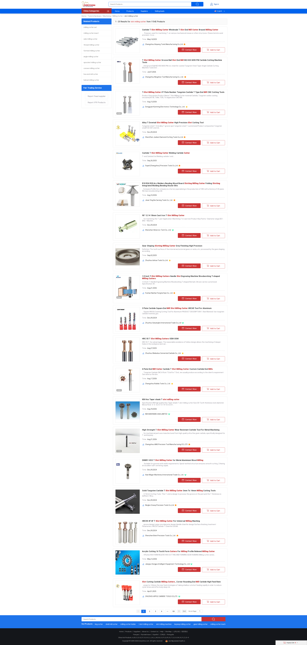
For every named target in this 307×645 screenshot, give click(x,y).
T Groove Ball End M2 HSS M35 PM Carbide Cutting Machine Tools (182, 61)
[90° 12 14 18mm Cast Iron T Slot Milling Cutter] (127, 226)
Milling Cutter (118, 16)
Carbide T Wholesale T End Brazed (180, 30)
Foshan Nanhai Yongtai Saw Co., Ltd (159, 293)
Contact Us (154, 631)
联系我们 (185, 631)
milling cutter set (90, 27)
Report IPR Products (97, 102)
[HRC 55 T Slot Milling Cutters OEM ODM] (127, 350)
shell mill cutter (103, 624)
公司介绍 (176, 631)
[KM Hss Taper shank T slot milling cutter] (127, 410)
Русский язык (146, 634)
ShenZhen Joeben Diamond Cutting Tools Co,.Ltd (164, 137)
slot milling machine (155, 624)
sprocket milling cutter (92, 62)
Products (130, 11)
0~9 (187, 637)
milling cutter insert (91, 33)
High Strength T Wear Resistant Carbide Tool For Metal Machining (180, 430)
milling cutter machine (210, 624)
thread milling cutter (91, 45)
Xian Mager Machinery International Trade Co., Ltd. (164, 475)
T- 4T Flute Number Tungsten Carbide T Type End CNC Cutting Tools (183, 92)
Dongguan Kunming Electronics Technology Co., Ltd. (165, 107)
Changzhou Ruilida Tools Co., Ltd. (157, 384)
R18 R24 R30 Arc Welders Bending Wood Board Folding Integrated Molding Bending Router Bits (181, 184)
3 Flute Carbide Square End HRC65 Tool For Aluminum (177, 308)
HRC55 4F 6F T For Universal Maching (171, 521)
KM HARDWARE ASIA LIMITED (156, 414)
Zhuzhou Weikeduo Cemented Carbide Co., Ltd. (163, 353)
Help (161, 631)
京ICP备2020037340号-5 (176, 641)
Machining (107, 16)
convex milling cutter (92, 68)
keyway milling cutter (174, 624)
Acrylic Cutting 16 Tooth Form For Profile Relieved (178, 551)
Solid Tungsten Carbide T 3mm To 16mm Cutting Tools (179, 490)
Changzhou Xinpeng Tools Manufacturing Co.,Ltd (164, 44)
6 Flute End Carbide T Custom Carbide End (177, 369)
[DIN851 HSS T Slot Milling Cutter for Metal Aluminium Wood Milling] (127, 471)
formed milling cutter (92, 51)
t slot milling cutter (137, 624)
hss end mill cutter (91, 74)
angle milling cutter (91, 57)
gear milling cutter (192, 624)
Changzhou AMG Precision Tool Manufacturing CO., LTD (166, 444)
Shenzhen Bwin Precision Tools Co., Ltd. (160, 535)
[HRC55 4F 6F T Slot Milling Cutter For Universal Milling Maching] (127, 532)
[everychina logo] (88, 4)
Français (136, 634)
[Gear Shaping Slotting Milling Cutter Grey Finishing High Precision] (127, 257)
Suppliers (144, 11)
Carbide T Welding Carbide (166, 153)
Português (170, 634)
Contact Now (191, 50)
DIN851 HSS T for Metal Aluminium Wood (172, 460)
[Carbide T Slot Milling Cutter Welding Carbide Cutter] (127, 164)
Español (155, 634)
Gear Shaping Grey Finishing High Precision (172, 246)
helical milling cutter (91, 80)
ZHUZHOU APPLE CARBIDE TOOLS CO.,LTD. (161, 596)
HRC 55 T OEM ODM (160, 339)
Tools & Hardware (94, 16)
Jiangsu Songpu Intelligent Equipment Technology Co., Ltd (167, 564)
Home (117, 11)
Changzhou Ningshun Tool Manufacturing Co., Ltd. (164, 77)
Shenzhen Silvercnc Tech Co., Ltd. (158, 230)
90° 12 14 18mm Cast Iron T (163, 215)
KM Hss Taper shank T (160, 399)
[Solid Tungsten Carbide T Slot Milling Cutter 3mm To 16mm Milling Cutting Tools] (127, 502)
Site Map (168, 631)
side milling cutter (90, 39)
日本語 (162, 634)
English (219, 11)
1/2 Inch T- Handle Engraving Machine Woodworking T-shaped (181, 277)
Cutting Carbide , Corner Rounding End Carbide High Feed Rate (181, 582)
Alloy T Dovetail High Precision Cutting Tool (173, 122)
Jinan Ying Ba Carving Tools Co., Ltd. (159, 200)
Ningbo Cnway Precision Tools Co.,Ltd (159, 505)
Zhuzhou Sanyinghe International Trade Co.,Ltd (163, 323)
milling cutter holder (119, 624)
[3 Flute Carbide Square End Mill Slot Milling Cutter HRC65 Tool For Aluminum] (127, 319)
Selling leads (159, 11)
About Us (145, 631)
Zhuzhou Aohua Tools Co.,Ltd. (156, 260)
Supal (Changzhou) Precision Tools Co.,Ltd (161, 166)
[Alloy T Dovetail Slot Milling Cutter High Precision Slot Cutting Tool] (127, 134)
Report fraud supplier (97, 96)
